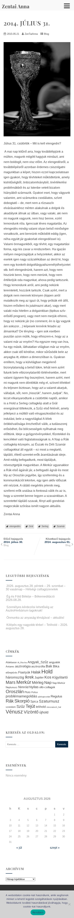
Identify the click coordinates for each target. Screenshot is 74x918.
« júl (19, 847)
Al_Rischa (22, 662)
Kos (47, 677)
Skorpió (22, 700)
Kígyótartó (60, 677)
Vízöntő (31, 712)
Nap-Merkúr (58, 683)
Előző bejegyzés (13, 540)
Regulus (56, 696)
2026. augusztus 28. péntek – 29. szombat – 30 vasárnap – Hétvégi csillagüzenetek (35, 587)
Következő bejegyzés (57, 540)
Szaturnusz (49, 701)
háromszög (15, 677)
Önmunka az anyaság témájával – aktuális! (35, 617)
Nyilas (34, 687)
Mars (11, 682)
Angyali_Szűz (38, 662)
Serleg (45, 526)
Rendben (37, 912)
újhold (43, 712)
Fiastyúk (24, 672)
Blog (46, 33)
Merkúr (23, 682)
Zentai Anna (15, 6)
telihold (41, 706)
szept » (55, 847)
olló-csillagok (47, 687)
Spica (34, 701)
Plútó (27, 692)
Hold (47, 671)
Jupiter (39, 677)
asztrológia (23, 666)
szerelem (11, 707)
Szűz (21, 706)
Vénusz (14, 712)
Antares (10, 666)
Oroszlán (15, 691)
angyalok (54, 662)
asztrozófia (38, 666)
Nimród (23, 687)
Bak (49, 666)
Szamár (61, 526)
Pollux (34, 692)
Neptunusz (11, 687)
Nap (48, 682)
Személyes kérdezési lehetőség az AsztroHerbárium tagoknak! (29, 608)
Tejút (30, 706)
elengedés (14, 526)
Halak (36, 672)
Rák (10, 700)
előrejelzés (11, 672)
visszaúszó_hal (53, 707)
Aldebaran (11, 662)
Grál (31, 526)
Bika (56, 666)
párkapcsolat (44, 697)
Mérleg (37, 682)
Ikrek (29, 677)
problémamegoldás (21, 696)
